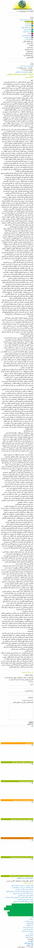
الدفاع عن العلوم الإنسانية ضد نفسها (23, 901)
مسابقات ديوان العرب (27, 931)
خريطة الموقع (29, 937)
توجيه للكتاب (27, 37)
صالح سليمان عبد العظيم (22, 72)
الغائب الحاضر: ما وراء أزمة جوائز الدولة (22, 885)
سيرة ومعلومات (28, 921)
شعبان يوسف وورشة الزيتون (25, 899)
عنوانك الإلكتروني (29, 691)
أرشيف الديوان (29, 935)
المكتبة (29, 33)
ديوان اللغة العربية (26, 35)
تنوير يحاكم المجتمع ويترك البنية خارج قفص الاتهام (19, 891)
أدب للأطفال (29, 925)
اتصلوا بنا (30, 941)
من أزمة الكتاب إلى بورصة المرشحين (23, 893)
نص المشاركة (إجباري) (27, 700)
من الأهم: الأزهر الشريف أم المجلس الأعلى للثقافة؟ (19, 897)
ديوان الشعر (28, 25)
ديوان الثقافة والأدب (26, 27)
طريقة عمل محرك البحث (26, 19)
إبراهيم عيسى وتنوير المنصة (25, 895)
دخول (31, 933)
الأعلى (32, 917)
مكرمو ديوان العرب (28, 929)
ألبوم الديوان (29, 923)
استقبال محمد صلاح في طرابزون (24, 889)
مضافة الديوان (27, 29)
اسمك (31, 684)
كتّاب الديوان (29, 945)
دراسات (31, 919)
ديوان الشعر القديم (28, 927)
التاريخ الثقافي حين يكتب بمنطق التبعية (22, 887)
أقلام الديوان (28, 21)
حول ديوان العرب (28, 943)
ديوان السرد (28, 23)
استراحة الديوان (27, 31)
